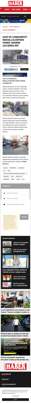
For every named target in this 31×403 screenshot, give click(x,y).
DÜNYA (25, 9)
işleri (12, 176)
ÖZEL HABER (16, 9)
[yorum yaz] (17, 70)
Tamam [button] (15, 399)
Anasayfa (5, 26)
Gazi (9, 170)
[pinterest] (12, 70)
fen (4, 170)
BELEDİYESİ (13, 167)
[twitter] (8, 70)
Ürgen (18, 179)
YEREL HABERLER (14, 26)
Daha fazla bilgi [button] (15, 395)
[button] (29, 9)
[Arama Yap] (25, 16)
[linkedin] (10, 70)
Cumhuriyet (21, 167)
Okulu (12, 179)
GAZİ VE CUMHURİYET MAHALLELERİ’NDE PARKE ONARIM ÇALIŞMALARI (14, 174)
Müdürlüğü (6, 179)
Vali (23, 179)
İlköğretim (6, 176)
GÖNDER (24, 217)
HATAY (7, 9)
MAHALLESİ (19, 176)
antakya (5, 167)
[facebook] (6, 70)
